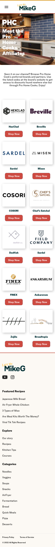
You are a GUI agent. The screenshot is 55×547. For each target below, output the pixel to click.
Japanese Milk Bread (13, 398)
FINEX (13, 294)
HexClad (14, 126)
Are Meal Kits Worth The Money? (20, 416)
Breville (41, 126)
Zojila (14, 336)
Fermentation (9, 500)
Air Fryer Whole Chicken (15, 404)
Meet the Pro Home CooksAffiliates (13, 42)
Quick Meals (9, 512)
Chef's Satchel (41, 210)
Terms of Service (27, 537)
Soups (5, 483)
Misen (41, 168)
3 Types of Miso (11, 410)
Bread (5, 506)
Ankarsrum (41, 294)
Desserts (7, 524)
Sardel (14, 168)
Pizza (5, 518)
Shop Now (14, 133)
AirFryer (6, 495)
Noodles (6, 471)
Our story (7, 438)
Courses (6, 455)
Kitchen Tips (9, 449)
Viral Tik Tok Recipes (13, 422)
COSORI (13, 210)
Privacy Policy (8, 537)
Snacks (6, 489)
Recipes (6, 443)
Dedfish (13, 252)
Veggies (6, 477)
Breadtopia (41, 336)
